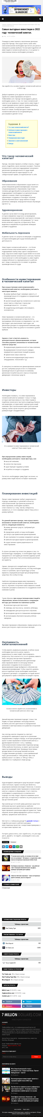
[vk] (31, 1006)
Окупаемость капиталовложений (18, 141)
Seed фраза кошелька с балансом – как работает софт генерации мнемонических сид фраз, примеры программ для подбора (25, 867)
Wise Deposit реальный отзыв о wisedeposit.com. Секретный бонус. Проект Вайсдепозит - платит (25, 1071)
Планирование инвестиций (16, 138)
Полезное (14, 24)
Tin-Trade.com (10, 947)
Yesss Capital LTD (11, 963)
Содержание (13, 124)
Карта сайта (26, 1109)
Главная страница (6, 24)
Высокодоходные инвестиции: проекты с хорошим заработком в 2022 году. (24, 1080)
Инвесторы (11, 135)
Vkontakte (3, 846)
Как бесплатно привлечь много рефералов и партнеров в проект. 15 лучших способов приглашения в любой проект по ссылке (25, 1089)
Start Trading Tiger (11, 928)
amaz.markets (17, 1109)
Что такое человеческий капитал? (18, 127)
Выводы (10, 143)
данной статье (32, 821)
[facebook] (11, 1001)
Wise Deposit (9, 943)
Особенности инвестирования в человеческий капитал (17, 131)
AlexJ (4, 36)
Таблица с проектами (21, 924)
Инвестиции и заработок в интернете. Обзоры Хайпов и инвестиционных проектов (26, 1113)
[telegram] (31, 1001)
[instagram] (11, 1006)
